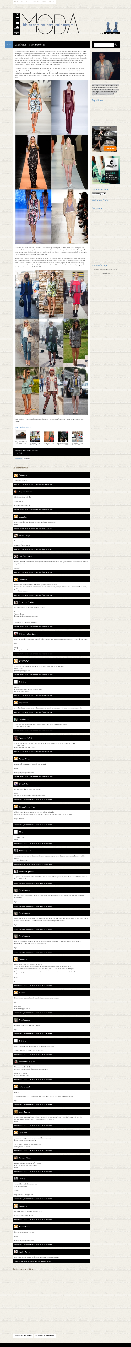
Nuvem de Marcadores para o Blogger (105, 269)
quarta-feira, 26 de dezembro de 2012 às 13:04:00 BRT (33, 627)
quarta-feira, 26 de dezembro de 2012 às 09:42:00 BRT (33, 484)
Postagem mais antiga (23, 1336)
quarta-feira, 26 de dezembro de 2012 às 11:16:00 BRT (33, 528)
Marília (22, 992)
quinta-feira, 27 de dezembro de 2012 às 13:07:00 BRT (33, 929)
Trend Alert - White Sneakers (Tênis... (77, 444)
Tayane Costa (24, 758)
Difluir (72, 1345)
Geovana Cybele (25, 738)
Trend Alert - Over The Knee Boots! (35, 444)
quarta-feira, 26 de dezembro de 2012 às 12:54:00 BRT (33, 595)
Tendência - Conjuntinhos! (30, 44)
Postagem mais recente (44, 1336)
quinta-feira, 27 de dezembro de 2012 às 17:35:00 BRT (33, 1150)
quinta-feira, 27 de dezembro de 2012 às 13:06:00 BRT (33, 906)
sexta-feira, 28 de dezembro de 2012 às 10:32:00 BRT (32, 1261)
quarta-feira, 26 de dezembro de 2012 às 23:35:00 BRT (33, 777)
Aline (21, 831)
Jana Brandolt (24, 850)
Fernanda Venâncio (27, 1061)
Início (16, 1)
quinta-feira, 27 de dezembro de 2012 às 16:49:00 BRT (33, 1125)
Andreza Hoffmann (26, 871)
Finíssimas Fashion (26, 602)
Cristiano (22, 1178)
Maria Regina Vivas (27, 806)
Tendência (27, 458)
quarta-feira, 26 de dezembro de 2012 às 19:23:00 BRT (33, 695)
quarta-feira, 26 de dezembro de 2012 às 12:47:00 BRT (33, 572)
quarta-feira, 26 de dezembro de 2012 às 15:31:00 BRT (33, 675)
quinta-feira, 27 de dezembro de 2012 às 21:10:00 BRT (33, 1199)
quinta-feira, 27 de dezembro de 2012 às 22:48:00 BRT (33, 1219)
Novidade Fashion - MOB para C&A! (63, 444)
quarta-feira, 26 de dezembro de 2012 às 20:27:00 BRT (33, 751)
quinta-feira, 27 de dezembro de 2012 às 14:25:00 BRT (33, 1034)
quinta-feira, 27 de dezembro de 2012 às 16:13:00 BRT (33, 1079)
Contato (37, 1)
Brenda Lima (24, 719)
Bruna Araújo (24, 535)
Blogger (58, 1345)
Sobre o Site (26, 1)
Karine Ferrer (24, 1251)
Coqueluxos (23, 516)
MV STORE (24, 661)
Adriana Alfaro (25, 1157)
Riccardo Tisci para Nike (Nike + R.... (21, 442)
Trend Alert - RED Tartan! (49, 444)
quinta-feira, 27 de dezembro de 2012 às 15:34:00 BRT (33, 1054)
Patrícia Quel (24, 1086)
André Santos (24, 890)
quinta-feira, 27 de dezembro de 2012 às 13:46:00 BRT (33, 1013)
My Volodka (24, 783)
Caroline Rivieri (25, 556)
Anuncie (52, 1)
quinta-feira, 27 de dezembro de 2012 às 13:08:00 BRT (33, 952)
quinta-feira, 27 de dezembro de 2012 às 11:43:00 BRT (33, 864)
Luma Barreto (24, 1111)
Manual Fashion (25, 491)
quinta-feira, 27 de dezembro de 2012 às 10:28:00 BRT (33, 825)
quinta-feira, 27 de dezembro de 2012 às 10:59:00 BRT (33, 843)
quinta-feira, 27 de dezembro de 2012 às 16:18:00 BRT (33, 1105)
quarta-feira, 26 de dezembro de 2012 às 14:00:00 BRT (33, 654)
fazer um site (106, 274)
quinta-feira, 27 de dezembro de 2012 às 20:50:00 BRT (33, 1171)
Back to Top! (80, 1345)
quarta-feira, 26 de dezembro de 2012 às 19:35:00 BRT (33, 712)
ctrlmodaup (23, 702)
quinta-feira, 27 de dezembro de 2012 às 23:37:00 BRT (33, 1245)
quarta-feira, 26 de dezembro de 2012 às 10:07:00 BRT (33, 510)
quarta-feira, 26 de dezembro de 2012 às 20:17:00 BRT (33, 731)
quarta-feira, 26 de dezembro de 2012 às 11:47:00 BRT (33, 549)
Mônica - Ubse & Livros (29, 633)
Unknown (23, 475)
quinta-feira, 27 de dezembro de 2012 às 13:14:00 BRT (33, 985)
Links (44, 1)
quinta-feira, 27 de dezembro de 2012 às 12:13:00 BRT (33, 883)
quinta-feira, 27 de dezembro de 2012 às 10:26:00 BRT (33, 800)
